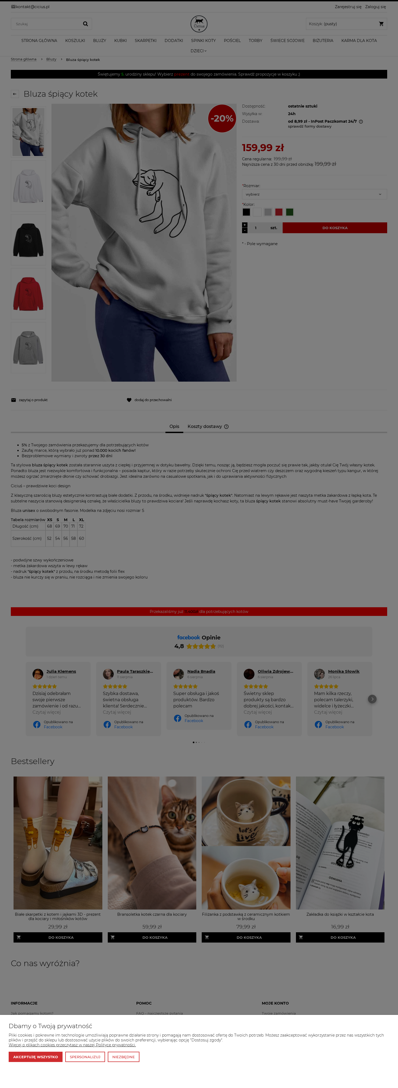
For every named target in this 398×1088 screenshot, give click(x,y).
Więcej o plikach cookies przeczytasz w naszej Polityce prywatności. (72, 1044)
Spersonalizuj (85, 1057)
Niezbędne (123, 1057)
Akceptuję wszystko (35, 1057)
